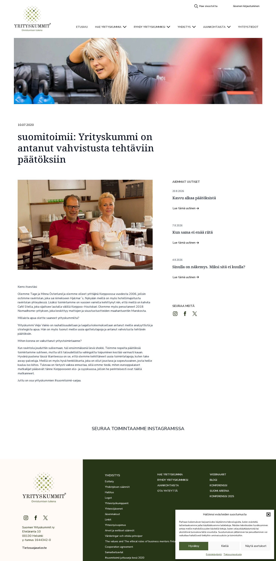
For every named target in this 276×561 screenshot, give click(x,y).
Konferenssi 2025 (222, 496)
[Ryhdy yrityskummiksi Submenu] (169, 26)
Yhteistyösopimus (115, 525)
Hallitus (109, 492)
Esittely (109, 481)
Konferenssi (218, 485)
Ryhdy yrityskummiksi (149, 27)
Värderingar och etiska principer (124, 536)
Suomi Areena (219, 491)
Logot (108, 498)
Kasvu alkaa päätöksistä (194, 198)
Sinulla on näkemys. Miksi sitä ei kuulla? (208, 267)
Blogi (213, 480)
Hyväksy (193, 546)
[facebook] (185, 313)
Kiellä (224, 546)
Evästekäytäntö (214, 554)
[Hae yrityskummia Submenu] (125, 26)
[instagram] (175, 313)
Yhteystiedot (248, 27)
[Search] (196, 6)
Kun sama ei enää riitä (192, 232)
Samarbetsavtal (114, 552)
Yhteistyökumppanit (116, 503)
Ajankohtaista (214, 27)
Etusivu (82, 27)
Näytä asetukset (255, 546)
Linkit (108, 519)
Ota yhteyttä (167, 491)
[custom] (194, 313)
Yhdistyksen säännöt (117, 487)
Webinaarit (218, 474)
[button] (268, 514)
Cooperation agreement (119, 547)
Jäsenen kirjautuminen (246, 6)
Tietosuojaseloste (233, 554)
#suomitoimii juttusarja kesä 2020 (124, 557)
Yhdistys (184, 27)
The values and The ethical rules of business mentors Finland (131, 541)
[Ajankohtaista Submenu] (230, 26)
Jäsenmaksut (112, 514)
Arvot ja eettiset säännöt (119, 530)
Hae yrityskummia (108, 27)
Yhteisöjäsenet (114, 508)
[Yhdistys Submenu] (195, 26)
